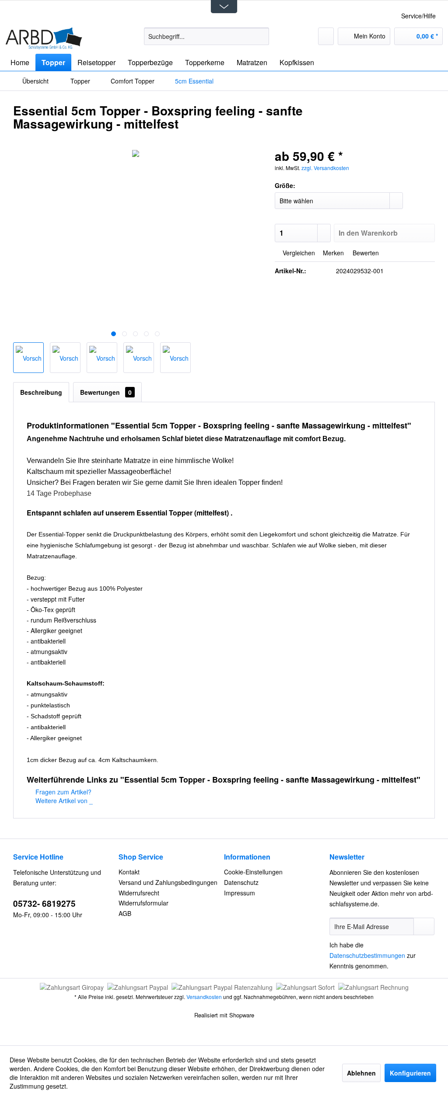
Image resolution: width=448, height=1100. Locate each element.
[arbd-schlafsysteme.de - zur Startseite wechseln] (43, 38)
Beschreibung (41, 392)
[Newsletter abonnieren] (423, 926)
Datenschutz (241, 882)
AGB (125, 913)
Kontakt (129, 871)
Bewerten (365, 252)
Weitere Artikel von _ (63, 800)
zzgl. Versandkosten (325, 167)
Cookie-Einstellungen (253, 871)
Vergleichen (298, 252)
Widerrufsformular (143, 902)
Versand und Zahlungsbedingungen (168, 882)
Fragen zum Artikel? (62, 791)
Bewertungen (106, 392)
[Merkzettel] (326, 36)
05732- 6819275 (44, 903)
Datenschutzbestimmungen (367, 955)
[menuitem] (207, 36)
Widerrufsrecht (139, 892)
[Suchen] (261, 36)
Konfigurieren (410, 1073)
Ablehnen (361, 1073)
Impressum (239, 892)
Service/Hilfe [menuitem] (418, 15)
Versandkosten (204, 996)
